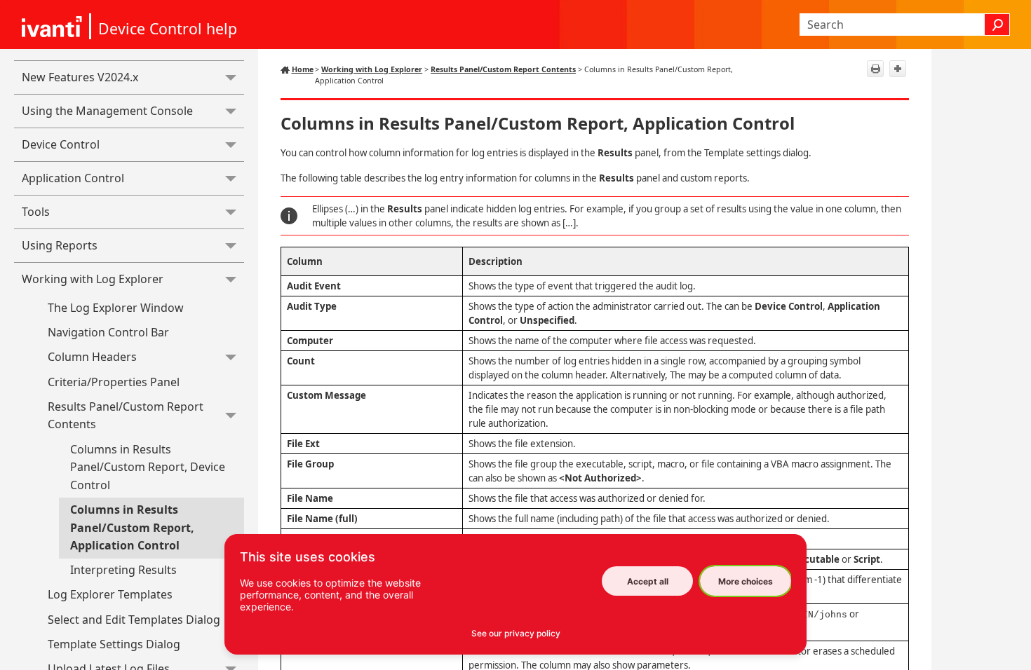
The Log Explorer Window (116, 307)
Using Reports (59, 245)
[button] (997, 24)
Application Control (73, 178)
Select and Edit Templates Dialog (134, 619)
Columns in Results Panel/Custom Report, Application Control (132, 527)
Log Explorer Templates (110, 594)
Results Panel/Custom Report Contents (125, 415)
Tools (36, 211)
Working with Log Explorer (92, 279)
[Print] (875, 68)
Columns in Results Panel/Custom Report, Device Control (147, 467)
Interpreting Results (123, 569)
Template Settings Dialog (114, 644)
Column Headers (92, 356)
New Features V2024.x (80, 77)
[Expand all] (897, 68)
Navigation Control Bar (108, 332)
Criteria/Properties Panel (114, 382)
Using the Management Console (107, 110)
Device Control (61, 144)
